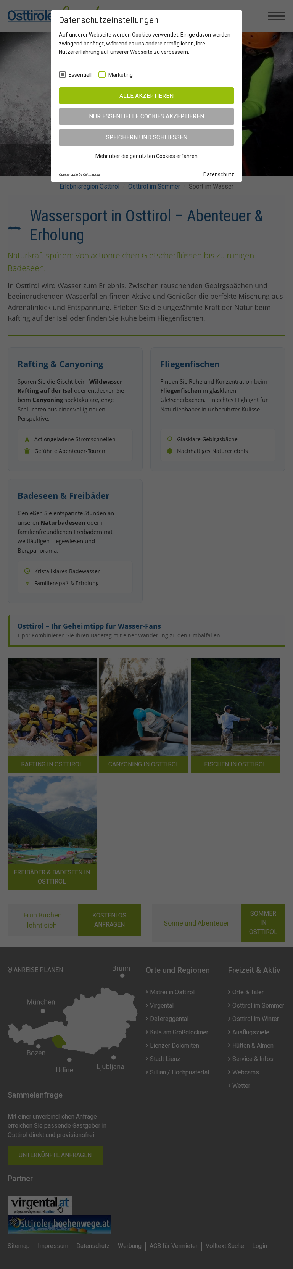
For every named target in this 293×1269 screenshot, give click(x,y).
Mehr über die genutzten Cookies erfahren (146, 156)
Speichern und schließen (146, 137)
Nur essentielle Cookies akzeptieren (146, 116)
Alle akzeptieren (146, 95)
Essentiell (80, 75)
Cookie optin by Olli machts (79, 174)
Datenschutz (218, 174)
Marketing (120, 75)
